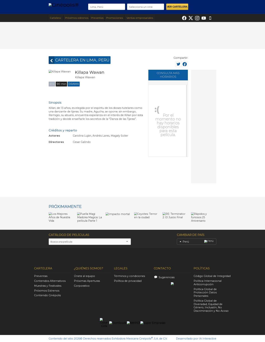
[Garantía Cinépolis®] (158, 255)
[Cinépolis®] (66, 5)
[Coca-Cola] (104, 323)
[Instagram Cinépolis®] (197, 18)
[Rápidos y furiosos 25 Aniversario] (203, 217)
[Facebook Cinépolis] (184, 18)
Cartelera (55, 17)
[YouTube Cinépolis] (204, 18)
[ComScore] (117, 323)
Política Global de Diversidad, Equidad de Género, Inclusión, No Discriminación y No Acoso (211, 305)
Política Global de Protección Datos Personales (205, 293)
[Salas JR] (188, 255)
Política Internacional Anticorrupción (208, 282)
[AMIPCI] (133, 323)
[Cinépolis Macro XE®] (93, 255)
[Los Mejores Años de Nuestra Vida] (61, 217)
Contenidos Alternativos (50, 281)
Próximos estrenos (76, 17)
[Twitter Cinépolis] (191, 18)
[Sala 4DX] (68, 256)
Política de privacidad (128, 281)
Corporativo (82, 285)
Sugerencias (167, 277)
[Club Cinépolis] (128, 255)
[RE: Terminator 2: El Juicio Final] (175, 215)
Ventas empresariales (140, 17)
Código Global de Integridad (212, 276)
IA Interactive (207, 338)
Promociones (114, 17)
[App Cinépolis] (210, 18)
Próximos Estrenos (46, 290)
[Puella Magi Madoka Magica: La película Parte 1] (89, 217)
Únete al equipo (84, 276)
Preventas (97, 17)
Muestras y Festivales (47, 285)
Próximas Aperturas (87, 281)
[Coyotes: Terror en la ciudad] (146, 215)
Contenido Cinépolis (47, 295)
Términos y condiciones (129, 276)
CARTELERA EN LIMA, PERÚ (82, 60)
